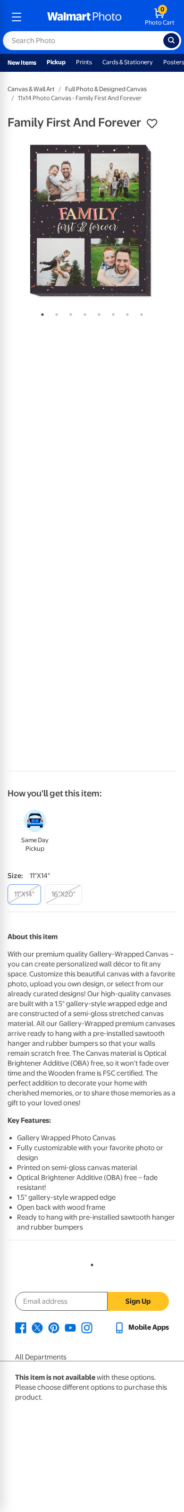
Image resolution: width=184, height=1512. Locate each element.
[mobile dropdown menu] (16, 17)
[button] (152, 124)
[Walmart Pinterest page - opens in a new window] (53, 1327)
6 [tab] (111, 312)
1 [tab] (40, 312)
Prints (84, 62)
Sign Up (138, 1301)
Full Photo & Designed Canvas (106, 89)
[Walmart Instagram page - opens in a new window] (86, 1327)
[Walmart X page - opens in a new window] (37, 1327)
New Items (22, 62)
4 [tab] (83, 312)
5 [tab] (97, 312)
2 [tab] (54, 312)
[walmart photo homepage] (84, 17)
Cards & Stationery (127, 62)
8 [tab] (139, 312)
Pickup (56, 62)
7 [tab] (125, 312)
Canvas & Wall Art (31, 89)
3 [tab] (69, 312)
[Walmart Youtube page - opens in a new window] (70, 1327)
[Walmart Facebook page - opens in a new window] (20, 1327)
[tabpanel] (92, 220)
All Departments (41, 1357)
